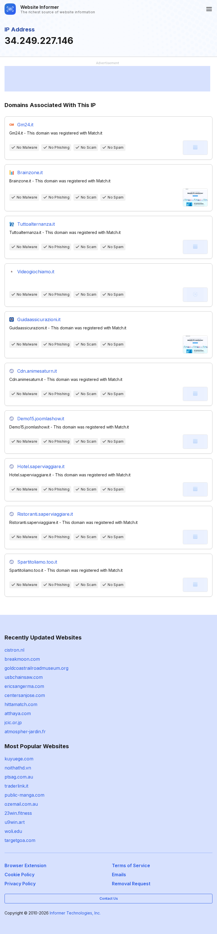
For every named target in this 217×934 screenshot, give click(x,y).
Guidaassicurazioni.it (38, 319)
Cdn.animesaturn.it (37, 371)
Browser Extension (25, 865)
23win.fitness (18, 813)
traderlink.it (16, 786)
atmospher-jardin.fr (25, 731)
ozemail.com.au (21, 804)
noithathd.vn (18, 768)
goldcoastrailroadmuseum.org (36, 668)
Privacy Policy (20, 883)
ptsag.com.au (19, 777)
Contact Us (108, 898)
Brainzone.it (30, 172)
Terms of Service (131, 865)
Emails (119, 874)
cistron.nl (14, 650)
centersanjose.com (25, 695)
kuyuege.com (19, 759)
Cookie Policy (19, 874)
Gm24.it (25, 124)
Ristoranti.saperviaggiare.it (45, 514)
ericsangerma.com (24, 686)
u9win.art (15, 822)
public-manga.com (24, 795)
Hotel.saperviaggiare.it (40, 466)
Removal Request (131, 883)
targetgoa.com (20, 840)
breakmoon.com (22, 659)
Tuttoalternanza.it (36, 224)
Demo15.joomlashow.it (40, 418)
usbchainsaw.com (24, 677)
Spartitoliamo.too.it (37, 562)
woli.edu (13, 831)
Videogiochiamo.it (35, 271)
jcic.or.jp (13, 722)
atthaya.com (18, 713)
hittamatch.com (21, 704)
